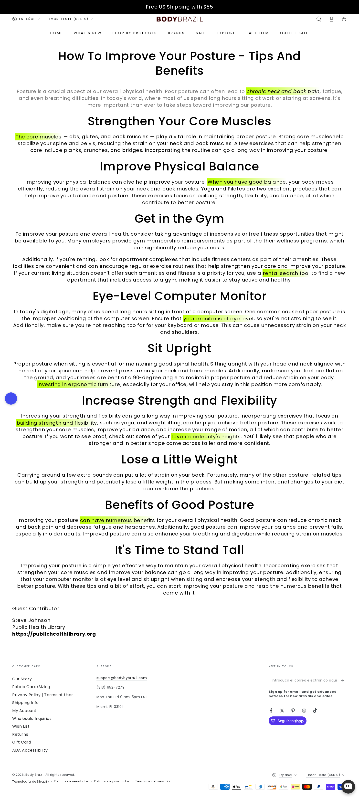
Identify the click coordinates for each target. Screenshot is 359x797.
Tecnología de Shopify (30, 782)
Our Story (22, 679)
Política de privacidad (112, 781)
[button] (318, 19)
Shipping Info (25, 702)
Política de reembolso (71, 781)
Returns (20, 734)
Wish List (21, 726)
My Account (24, 710)
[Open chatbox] (348, 787)
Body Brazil (34, 775)
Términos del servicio (152, 781)
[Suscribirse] (344, 680)
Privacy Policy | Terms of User (42, 695)
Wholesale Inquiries (32, 718)
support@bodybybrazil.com (121, 677)
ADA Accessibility (30, 750)
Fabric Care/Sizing (31, 687)
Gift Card (21, 742)
